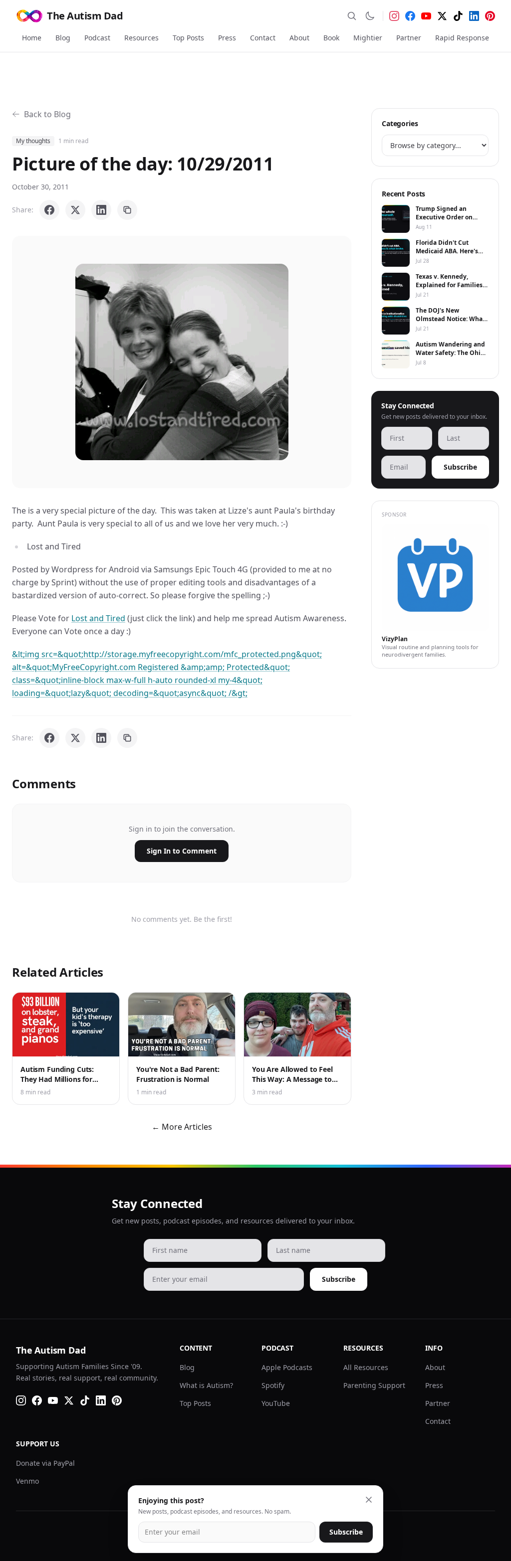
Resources (141, 37)
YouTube (275, 1403)
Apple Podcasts (286, 1367)
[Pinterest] (490, 16)
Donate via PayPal (45, 1463)
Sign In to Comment (182, 851)
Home (31, 37)
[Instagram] (394, 16)
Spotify (272, 1385)
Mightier (367, 37)
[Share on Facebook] (49, 210)
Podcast (97, 37)
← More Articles (182, 1126)
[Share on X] (75, 210)
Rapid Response (462, 37)
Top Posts (188, 37)
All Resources (365, 1367)
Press (227, 37)
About (299, 37)
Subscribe (460, 467)
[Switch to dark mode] (370, 16)
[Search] (352, 16)
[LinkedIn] (474, 16)
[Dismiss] (369, 1500)
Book (331, 37)
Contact (262, 37)
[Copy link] (127, 210)
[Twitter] (442, 16)
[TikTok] (458, 16)
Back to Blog (47, 114)
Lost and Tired (98, 618)
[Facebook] (410, 16)
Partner (408, 37)
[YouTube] (426, 16)
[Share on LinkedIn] (101, 210)
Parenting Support (374, 1385)
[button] (181, 362)
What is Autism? (206, 1385)
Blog (62, 37)
